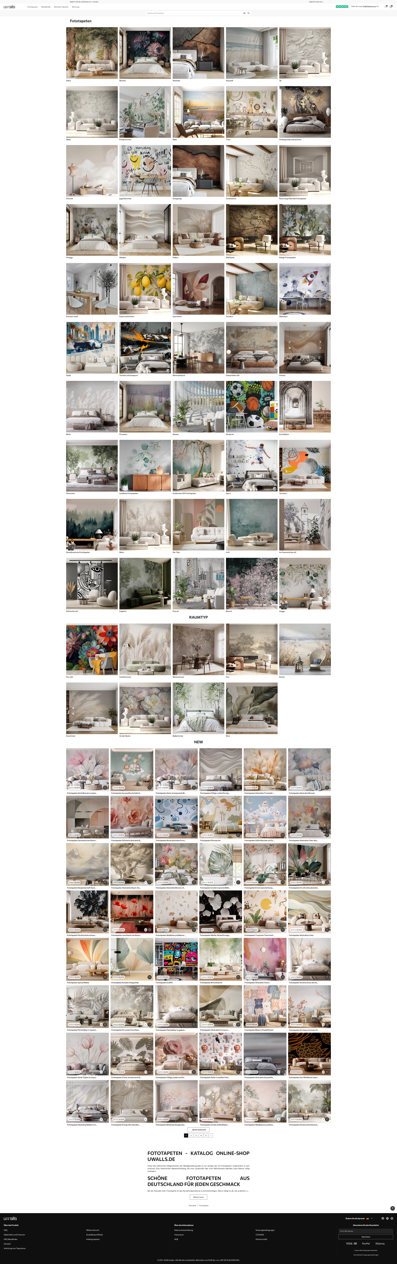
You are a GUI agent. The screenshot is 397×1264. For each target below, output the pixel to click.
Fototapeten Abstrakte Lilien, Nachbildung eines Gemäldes (304, 840)
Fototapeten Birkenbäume (211, 982)
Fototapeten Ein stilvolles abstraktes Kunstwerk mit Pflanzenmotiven (304, 888)
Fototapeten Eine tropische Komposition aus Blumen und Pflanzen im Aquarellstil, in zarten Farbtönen (260, 888)
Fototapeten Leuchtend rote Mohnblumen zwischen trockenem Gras (126, 935)
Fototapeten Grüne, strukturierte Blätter (126, 1077)
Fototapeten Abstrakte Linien (301, 935)
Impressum (179, 1234)
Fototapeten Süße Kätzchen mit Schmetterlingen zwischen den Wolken (260, 840)
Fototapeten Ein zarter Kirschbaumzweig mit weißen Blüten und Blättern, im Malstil (126, 1030)
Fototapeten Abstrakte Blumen (302, 793)
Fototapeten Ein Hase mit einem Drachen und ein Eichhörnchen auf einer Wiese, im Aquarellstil (304, 1030)
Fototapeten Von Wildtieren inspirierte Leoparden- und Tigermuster (304, 1077)
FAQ (5, 1230)
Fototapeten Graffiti (164, 982)
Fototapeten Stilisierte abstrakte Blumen (126, 840)
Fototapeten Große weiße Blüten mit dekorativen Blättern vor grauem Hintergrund (215, 1125)
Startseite (192, 1205)
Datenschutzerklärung (183, 1230)
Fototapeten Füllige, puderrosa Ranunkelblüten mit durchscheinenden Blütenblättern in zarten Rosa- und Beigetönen (171, 1077)
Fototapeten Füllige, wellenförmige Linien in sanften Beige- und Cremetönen (215, 793)
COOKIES (260, 1234)
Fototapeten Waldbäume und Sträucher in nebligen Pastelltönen (260, 1125)
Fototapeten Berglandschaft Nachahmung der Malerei (82, 888)
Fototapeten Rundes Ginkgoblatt (125, 982)
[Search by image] (244, 13)
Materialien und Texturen (14, 1234)
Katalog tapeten (93, 1239)
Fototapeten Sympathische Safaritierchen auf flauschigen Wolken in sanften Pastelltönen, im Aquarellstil (126, 793)
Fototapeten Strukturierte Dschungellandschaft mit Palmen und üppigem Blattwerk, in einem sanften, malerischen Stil (304, 1125)
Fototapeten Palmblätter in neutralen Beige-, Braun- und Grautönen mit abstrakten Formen (82, 1030)
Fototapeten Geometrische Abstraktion (82, 840)
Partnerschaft (261, 1239)
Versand (7, 1244)
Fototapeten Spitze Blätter (78, 982)
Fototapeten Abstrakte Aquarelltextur (260, 1077)
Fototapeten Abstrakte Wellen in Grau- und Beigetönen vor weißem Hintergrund (82, 1125)
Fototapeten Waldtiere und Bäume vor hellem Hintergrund (171, 935)
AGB (176, 1239)
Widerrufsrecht (92, 1230)
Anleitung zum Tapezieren (15, 1248)
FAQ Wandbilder (10, 1239)
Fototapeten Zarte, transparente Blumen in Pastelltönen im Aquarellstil (171, 793)
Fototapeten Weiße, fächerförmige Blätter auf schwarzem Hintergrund (215, 935)
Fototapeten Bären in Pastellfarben (259, 1030)
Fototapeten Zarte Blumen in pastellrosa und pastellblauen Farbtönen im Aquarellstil (82, 793)
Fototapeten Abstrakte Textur (257, 982)
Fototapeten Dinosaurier (210, 840)
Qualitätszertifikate (94, 1234)
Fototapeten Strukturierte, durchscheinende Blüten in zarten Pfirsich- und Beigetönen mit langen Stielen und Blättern (304, 982)
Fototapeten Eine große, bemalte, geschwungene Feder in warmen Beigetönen (126, 1125)
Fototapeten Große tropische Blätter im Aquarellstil (215, 888)
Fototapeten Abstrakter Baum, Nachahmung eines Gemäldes (126, 888)
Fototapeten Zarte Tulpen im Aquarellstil (82, 1077)
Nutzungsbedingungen (265, 1230)
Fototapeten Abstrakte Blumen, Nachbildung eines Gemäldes (171, 888)
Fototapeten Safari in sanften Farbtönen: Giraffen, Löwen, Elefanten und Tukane (215, 1077)
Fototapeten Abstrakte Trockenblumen (260, 793)
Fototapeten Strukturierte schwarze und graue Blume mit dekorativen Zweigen (82, 935)
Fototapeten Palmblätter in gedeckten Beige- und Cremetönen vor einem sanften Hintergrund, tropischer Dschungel (171, 1030)
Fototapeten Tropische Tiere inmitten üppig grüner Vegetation (260, 935)
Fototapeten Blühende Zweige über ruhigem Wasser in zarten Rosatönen (171, 1125)
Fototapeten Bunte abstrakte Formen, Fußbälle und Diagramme (171, 840)
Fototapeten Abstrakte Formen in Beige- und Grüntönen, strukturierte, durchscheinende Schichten (215, 1030)
